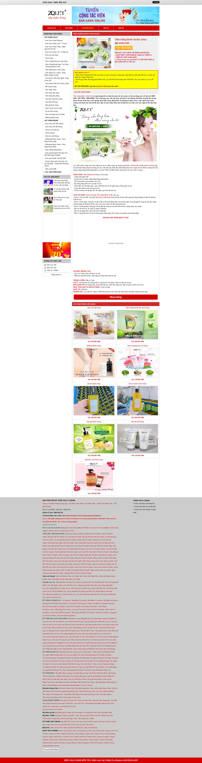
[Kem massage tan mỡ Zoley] (137, 363)
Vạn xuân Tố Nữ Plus (65, 703)
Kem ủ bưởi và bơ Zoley (137, 384)
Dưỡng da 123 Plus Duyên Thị (85, 661)
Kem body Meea (63, 685)
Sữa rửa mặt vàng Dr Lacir (61, 640)
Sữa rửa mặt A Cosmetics (66, 615)
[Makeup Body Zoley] (94, 363)
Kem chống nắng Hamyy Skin (100, 688)
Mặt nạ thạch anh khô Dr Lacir (81, 640)
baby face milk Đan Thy (54, 594)
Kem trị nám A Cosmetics (96, 609)
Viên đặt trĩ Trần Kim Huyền (99, 552)
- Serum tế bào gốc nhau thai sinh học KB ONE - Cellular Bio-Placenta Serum (56, 163)
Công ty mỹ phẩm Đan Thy (85, 582)
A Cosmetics (66, 600)
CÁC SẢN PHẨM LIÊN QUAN (84, 304)
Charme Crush (68, 737)
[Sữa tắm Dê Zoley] (137, 439)
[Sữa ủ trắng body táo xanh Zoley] (137, 325)
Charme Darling (110, 734)
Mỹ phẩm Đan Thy (62, 582)
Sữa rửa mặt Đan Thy (53, 597)
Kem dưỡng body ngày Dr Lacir (57, 637)
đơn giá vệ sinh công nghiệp (98, 528)
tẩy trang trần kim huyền (65, 567)
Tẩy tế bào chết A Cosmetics (60, 612)
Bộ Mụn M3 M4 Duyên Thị (83, 658)
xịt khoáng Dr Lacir (53, 631)
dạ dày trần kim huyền (84, 540)
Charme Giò (53, 740)
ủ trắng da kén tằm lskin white (87, 585)
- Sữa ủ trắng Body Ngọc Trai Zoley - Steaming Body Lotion (56, 65)
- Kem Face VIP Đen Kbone (53, 124)
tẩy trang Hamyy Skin (91, 694)
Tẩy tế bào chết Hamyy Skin (73, 694)
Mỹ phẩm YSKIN (61, 715)
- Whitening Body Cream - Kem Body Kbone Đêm (54, 146)
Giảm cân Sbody (61, 576)
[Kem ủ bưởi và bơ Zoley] (137, 401)
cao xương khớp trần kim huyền (65, 540)
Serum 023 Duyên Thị (53, 661)
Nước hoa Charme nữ (79, 731)
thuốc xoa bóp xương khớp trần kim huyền (75, 570)
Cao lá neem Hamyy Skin (71, 697)
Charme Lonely (48, 737)
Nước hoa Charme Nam (96, 731)
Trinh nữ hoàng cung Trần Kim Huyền (71, 555)
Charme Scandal (102, 737)
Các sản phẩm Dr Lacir (60, 621)
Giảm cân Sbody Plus (90, 576)
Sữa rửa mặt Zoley (94, 308)
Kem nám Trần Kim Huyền (99, 546)
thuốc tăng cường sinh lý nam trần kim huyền (98, 561)
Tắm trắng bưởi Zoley (91, 174)
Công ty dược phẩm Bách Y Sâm (84, 652)
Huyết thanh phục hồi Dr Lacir (95, 643)
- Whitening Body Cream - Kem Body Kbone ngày (54, 140)
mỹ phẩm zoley (90, 503)
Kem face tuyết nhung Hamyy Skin (67, 691)
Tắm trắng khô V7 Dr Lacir (94, 637)
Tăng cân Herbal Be (90, 728)
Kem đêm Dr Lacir (82, 625)
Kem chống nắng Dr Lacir (77, 628)
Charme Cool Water (105, 740)
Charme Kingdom (83, 743)
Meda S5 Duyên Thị (66, 658)
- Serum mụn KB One (51, 130)
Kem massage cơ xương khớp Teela (84, 712)
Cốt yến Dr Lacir (92, 628)
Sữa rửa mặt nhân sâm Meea (57, 679)
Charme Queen (79, 734)
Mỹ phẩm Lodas (56, 585)
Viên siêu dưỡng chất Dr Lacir (92, 634)
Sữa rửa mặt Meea (74, 679)
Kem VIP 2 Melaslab (104, 646)
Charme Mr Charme (96, 743)
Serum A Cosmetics (102, 612)
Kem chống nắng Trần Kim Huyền (86, 543)
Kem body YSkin (71, 718)
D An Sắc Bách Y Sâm (88, 664)
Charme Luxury (109, 743)
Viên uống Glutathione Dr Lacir (70, 634)
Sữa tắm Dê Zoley (137, 422)
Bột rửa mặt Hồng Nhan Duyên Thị (98, 670)
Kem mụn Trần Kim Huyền (80, 546)
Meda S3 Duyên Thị (99, 658)
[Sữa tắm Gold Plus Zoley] (94, 476)
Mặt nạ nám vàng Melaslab (63, 649)
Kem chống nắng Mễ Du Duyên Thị (74, 670)
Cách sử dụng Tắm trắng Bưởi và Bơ (99, 195)
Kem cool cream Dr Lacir (66, 625)
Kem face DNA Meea (95, 676)
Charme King (62, 740)
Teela (69, 712)
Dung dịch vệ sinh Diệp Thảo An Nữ (63, 706)
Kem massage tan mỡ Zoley (138, 346)
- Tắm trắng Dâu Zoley (52, 96)
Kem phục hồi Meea (70, 682)
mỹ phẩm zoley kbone (76, 503)
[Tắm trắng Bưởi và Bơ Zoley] (94, 53)
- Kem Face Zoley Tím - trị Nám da (56, 52)
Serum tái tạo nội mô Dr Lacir (102, 640)
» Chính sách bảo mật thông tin (143, 503)
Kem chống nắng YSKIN (56, 718)
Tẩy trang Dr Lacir (101, 631)
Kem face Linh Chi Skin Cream (86, 721)
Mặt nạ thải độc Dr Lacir (60, 628)
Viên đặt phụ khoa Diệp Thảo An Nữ (97, 703)
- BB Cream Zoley (50, 86)
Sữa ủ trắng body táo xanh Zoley (138, 308)
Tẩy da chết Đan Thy (59, 591)
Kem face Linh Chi (104, 721)
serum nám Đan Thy (74, 591)
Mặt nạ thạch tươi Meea (86, 682)
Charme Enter (47, 743)
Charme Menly (71, 743)
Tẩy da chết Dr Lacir (87, 631)
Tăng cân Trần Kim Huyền (83, 558)
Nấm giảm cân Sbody (72, 579)
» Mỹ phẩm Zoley (51, 37)
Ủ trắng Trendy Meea (63, 676)
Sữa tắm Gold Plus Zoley (94, 460)
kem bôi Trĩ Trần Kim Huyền (95, 549)
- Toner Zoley (48, 58)
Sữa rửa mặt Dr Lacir (76, 621)
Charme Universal (80, 737)
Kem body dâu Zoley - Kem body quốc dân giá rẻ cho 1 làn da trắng (62, 183)
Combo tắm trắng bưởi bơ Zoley (142, 165)
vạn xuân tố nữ (79, 703)
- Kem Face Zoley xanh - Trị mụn (55, 43)
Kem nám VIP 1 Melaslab (88, 646)
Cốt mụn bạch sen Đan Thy (80, 588)
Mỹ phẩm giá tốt (60, 712)
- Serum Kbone (49, 133)
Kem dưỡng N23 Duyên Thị (90, 655)
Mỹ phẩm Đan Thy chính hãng (105, 582)
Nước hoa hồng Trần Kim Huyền (74, 549)
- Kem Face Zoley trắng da (53, 40)
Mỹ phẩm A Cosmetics (79, 600)
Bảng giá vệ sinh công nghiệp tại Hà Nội (74, 528)
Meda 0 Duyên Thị (67, 661)
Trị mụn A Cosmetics (79, 609)
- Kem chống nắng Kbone (53, 150)
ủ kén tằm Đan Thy (69, 585)
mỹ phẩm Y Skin (73, 715)
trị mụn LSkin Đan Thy (97, 588)
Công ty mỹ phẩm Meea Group (77, 673)
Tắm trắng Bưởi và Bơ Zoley (83, 96)
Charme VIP (89, 734)
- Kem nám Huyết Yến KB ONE (55, 158)
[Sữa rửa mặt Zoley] (94, 325)
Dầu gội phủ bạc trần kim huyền (93, 537)
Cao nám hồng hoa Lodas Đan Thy (88, 594)
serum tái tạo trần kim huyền (103, 567)
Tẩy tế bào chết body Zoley (105, 197)
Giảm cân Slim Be (56, 728)
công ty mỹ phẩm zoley (105, 503)
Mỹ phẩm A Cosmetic (95, 600)
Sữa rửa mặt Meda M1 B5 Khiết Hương (66, 664)
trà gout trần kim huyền (64, 564)
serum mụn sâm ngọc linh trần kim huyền (68, 561)
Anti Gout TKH (84, 552)
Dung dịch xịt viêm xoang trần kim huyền (98, 555)
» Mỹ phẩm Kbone (51, 120)
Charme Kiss (58, 737)
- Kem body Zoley (50, 90)
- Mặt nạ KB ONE (50, 169)
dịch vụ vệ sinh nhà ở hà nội (64, 531)
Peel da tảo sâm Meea (55, 682)
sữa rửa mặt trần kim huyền (101, 564)
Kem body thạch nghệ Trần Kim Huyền (61, 543)
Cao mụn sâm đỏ (86, 685)
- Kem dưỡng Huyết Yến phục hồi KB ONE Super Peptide (55, 154)
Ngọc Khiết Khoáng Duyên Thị (56, 655)
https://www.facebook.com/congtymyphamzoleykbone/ (81, 515)
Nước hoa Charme (65, 731)
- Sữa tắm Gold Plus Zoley (53, 99)
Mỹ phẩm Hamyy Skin (66, 688)
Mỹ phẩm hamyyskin (82, 688)
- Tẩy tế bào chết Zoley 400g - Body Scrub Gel (56, 79)
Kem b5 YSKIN (100, 715)
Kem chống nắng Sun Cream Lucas (58, 588)
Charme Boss (83, 740)
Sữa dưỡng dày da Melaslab (105, 649)
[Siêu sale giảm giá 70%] (57, 258)
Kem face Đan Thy (69, 594)
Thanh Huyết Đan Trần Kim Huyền (66, 552)
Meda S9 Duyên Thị (52, 667)
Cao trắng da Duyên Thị (104, 661)
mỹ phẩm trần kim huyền (91, 534)
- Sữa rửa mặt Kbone (51, 136)
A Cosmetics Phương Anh (77, 603)
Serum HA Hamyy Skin (87, 691)
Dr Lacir (49, 621)
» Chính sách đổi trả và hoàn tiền (144, 506)
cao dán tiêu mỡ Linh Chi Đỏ (52, 709)
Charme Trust (99, 734)
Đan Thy (72, 582)
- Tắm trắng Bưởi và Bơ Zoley (54, 70)
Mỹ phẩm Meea (61, 673)
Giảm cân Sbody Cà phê (56, 579)
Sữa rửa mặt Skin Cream (84, 724)
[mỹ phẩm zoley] (57, 22)
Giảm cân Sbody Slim (75, 576)
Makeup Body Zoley (94, 346)
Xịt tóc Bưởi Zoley (94, 384)
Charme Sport (93, 740)
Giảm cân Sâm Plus (85, 700)
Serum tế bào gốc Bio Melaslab (83, 649)
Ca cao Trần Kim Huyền (73, 537)
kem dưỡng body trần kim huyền (59, 546)
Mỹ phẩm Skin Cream (68, 721)
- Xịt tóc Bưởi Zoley (51, 111)
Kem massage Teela (105, 712)
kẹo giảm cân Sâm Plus (69, 700)
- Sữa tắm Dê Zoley (51, 102)
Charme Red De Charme (51, 746)
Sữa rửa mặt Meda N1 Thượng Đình (91, 667)
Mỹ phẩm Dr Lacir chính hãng (91, 618)
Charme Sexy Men (59, 743)
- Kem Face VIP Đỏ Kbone (53, 127)
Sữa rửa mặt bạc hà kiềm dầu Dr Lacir (97, 621)
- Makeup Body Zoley (51, 117)
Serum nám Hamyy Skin (55, 694)
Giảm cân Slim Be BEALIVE (73, 728)
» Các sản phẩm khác (52, 172)
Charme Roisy (91, 737)
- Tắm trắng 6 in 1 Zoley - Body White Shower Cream (55, 74)
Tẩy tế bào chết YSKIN (86, 718)
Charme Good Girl (67, 734)
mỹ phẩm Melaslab (71, 646)
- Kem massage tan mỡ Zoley (54, 114)
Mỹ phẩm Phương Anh (60, 603)
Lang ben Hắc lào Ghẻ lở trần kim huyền (77, 573)
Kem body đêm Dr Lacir (77, 637)
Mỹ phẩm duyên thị (65, 652)
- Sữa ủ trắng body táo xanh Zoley (56, 61)
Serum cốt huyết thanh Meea (92, 679)
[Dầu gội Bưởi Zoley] (94, 439)
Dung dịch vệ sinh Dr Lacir (55, 646)
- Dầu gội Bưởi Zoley (51, 105)
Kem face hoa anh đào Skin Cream (63, 724)
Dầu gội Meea (75, 685)
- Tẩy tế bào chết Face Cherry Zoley (56, 83)
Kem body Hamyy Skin (54, 697)
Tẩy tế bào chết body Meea (98, 673)
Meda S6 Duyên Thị (52, 658)
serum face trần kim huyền (82, 564)
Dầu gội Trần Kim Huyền (56, 537)
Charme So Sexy (54, 734)
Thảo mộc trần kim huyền (74, 534)
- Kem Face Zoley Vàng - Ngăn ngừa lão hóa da (54, 48)
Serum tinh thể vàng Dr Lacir (69, 631)
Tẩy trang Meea (100, 682)
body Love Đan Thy (88, 591)
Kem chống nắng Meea (79, 676)
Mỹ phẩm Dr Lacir (74, 618)
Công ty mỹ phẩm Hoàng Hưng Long (55, 503)
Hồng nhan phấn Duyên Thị (69, 667)
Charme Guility (73, 740)
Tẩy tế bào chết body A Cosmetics (83, 612)
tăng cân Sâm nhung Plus (101, 700)
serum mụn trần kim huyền (83, 567)
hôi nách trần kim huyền (65, 558)
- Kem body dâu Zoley (51, 93)
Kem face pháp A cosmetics (55, 606)
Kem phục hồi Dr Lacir (76, 643)
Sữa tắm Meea (52, 685)
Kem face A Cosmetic (73, 606)
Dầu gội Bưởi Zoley (94, 422)
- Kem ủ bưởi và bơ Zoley (53, 108)
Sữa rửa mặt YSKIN (87, 715)
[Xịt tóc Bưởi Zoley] (94, 401)
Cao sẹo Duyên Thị (73, 655)
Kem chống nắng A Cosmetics (61, 609)
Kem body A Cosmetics (90, 606)
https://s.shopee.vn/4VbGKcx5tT (122, 760)
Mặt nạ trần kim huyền (100, 558)
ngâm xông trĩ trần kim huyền (101, 570)
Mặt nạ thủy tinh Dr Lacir (97, 625)
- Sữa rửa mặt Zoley (51, 55)
